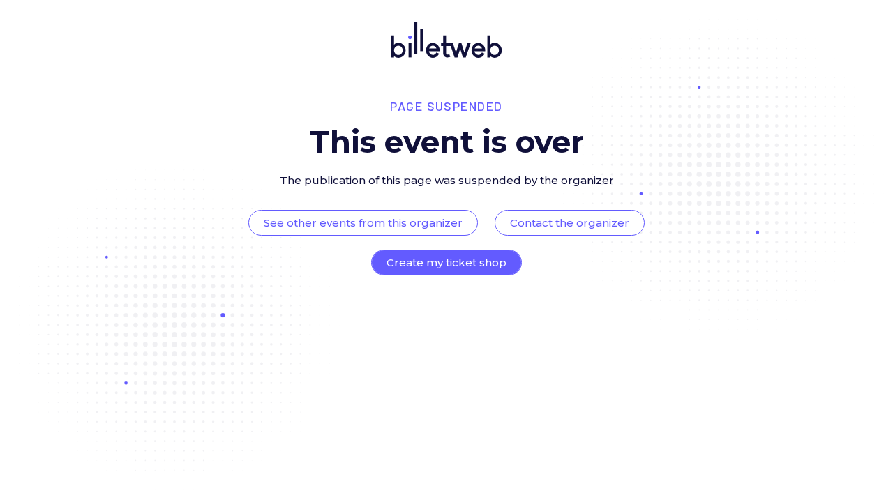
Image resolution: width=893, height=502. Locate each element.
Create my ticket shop (446, 262)
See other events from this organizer (363, 222)
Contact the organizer (569, 222)
